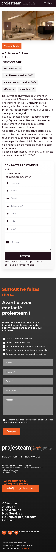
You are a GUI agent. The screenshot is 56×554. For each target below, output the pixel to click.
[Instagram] (10, 533)
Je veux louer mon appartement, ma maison (27, 350)
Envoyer (25, 256)
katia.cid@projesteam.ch (18, 177)
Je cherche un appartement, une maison (26, 346)
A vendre (9, 503)
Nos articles (11, 510)
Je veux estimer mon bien (19, 338)
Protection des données (14, 543)
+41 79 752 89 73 (15, 484)
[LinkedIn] (16, 533)
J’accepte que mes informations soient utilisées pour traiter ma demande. (28, 421)
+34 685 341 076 (9, 472)
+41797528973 (12, 173)
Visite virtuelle (11, 46)
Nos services (12, 513)
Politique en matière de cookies (18, 545)
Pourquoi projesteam (19, 517)
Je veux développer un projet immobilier (26, 354)
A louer (8, 507)
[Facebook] (4, 533)
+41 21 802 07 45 (14, 481)
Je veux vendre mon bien (18, 342)
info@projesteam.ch (20, 488)
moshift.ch (24, 548)
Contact (8, 520)
